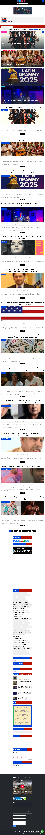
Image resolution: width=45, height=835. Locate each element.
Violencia (15, 654)
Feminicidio (25, 624)
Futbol (14, 626)
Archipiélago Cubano (25, 594)
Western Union (26, 654)
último (33, 531)
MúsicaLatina (16, 636)
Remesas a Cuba (16, 646)
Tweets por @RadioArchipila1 (18, 587)
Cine (26, 600)
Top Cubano (22, 650)
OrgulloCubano (6, 143)
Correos (27, 602)
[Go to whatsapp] (42, 831)
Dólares (15, 612)
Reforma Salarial (22, 644)
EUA (18, 622)
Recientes (15, 674)
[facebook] (18, 1)
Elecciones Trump (17, 616)
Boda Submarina (17, 598)
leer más (22, 133)
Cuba (20, 604)
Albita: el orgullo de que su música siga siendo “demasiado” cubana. (21, 100)
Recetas (15, 644)
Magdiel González (16, 765)
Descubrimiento (16, 610)
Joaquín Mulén (15, 764)
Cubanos (15, 606)
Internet (15, 628)
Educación (21, 614)
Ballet (18, 596)
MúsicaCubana (21, 634)
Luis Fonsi (15, 632)
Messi (25, 632)
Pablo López (24, 640)
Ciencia (22, 600)
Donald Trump (21, 612)
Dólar (27, 610)
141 (23, 531)
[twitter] (20, 1)
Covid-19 (15, 604)
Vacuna (26, 652)
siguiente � (28, 531)
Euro (4, 340)
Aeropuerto (15, 593)
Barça (23, 596)
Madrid (3, 86)
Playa (20, 642)
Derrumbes (22, 608)
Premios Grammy (6, 502)
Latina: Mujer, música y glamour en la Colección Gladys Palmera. (25, 698)
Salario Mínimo (16, 648)
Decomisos (15, 608)
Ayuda (14, 596)
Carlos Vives (16, 600)
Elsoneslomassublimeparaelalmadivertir (9, 50)
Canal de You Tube (16, 666)
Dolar (23, 610)
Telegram (29, 648)
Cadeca (23, 598)
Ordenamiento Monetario (18, 638)
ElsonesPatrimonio (17, 620)
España (14, 622)
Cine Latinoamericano (18, 602)
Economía (15, 614)
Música (4, 373)
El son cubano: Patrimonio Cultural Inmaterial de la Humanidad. (14, 64)
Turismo (22, 652)
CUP (28, 606)
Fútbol (19, 626)
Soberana (23, 648)
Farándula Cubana (6, 405)
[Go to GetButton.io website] (42, 833)
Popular (22, 674)
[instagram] (24, 1)
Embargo (25, 620)
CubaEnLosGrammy (13, 29)
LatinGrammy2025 (22, 628)
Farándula (26, 622)
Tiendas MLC (16, 650)
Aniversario (5, 110)
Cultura (24, 606)
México (29, 632)
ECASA (27, 612)
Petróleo (15, 642)
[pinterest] (22, 1)
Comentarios (29, 674)
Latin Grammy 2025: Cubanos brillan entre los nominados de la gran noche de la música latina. (20, 82)
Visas (4, 307)
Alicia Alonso (23, 593)
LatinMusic (26, 630)
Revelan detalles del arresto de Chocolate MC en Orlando (22, 466)
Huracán (29, 626)
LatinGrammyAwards (18, 630)
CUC (20, 606)
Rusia (23, 646)
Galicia (4, 274)
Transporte (15, 652)
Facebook (14, 660)
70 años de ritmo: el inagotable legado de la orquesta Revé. (18, 43)
